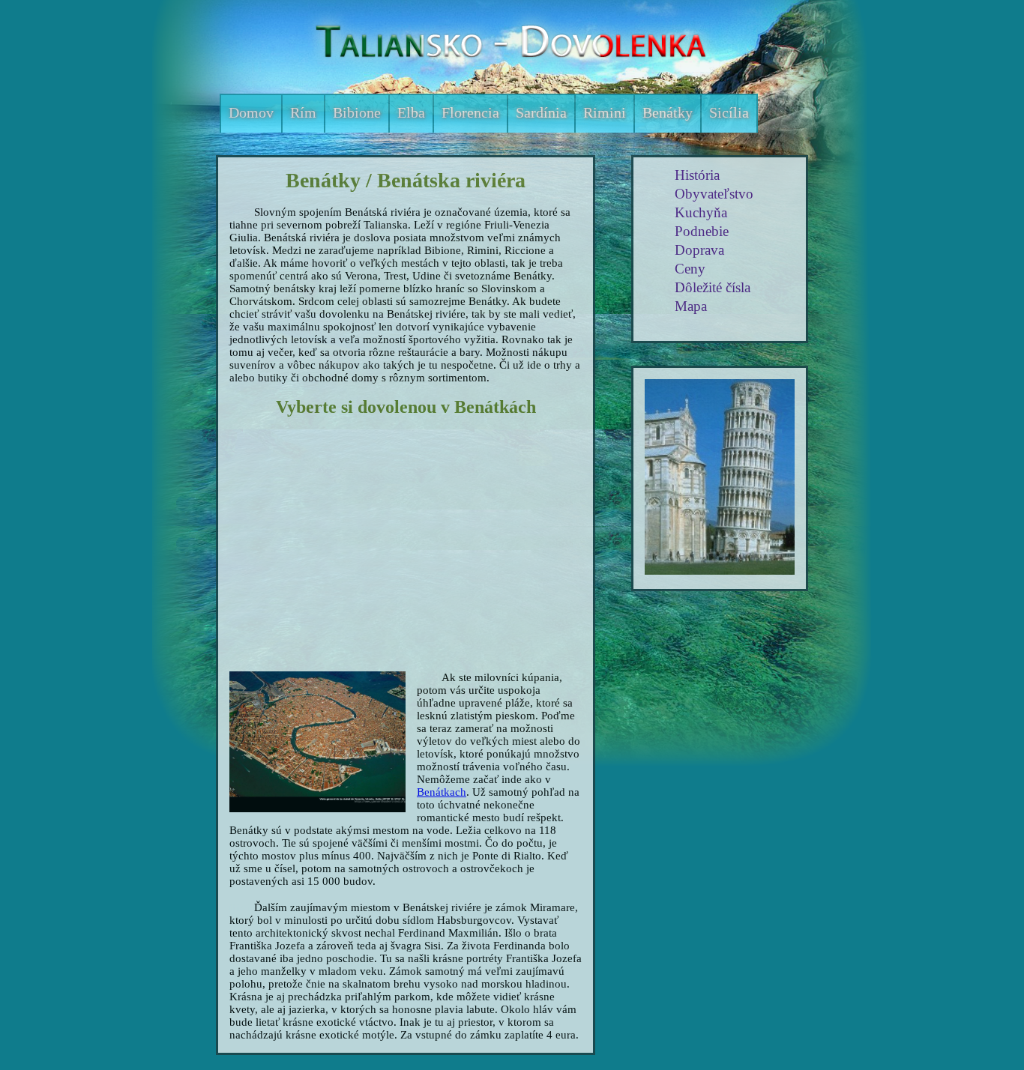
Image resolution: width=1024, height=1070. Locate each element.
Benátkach (441, 792)
